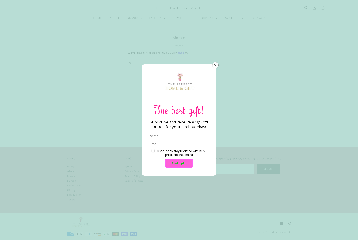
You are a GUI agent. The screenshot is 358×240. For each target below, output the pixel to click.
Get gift (179, 163)
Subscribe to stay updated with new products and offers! (180, 153)
